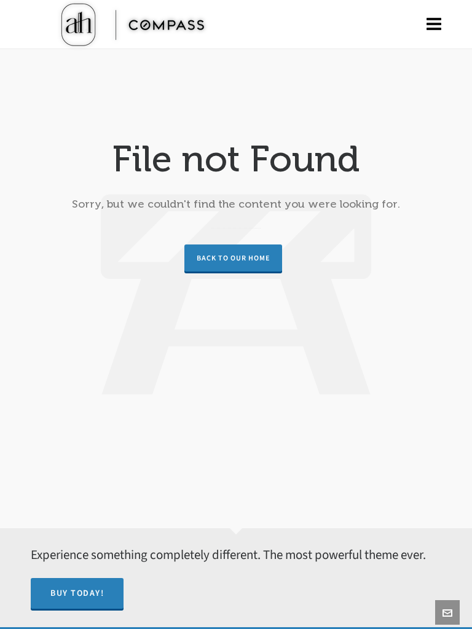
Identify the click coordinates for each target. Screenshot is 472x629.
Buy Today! (77, 593)
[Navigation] (434, 24)
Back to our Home (233, 258)
